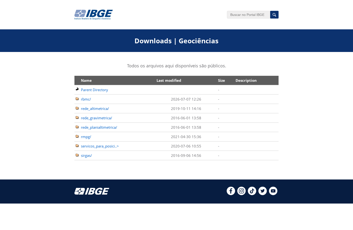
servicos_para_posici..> (100, 146)
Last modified (169, 80)
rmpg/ (86, 136)
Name (86, 80)
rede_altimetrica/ (95, 108)
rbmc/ (86, 99)
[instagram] (241, 193)
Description (246, 80)
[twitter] (262, 193)
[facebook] (231, 193)
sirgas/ (86, 155)
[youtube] (273, 193)
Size (221, 80)
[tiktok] (252, 193)
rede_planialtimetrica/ (99, 127)
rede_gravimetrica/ (96, 117)
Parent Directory (94, 89)
